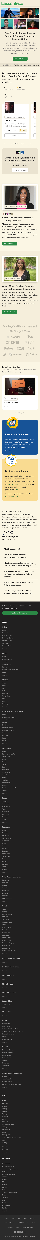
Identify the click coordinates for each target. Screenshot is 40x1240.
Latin (3, 1200)
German (4, 1187)
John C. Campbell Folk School (11, 1137)
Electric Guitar (6, 633)
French (4, 1185)
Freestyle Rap (6, 940)
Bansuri (4, 785)
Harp (3, 699)
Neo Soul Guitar (7, 641)
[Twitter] (21, 1232)
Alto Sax (5, 780)
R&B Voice (5, 917)
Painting (4, 1119)
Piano (4, 657)
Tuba (3, 809)
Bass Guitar (6, 693)
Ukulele (4, 722)
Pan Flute (5, 777)
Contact (32, 1218)
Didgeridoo (5, 893)
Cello (4, 691)
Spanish (4, 1177)
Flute (4, 751)
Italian (4, 1195)
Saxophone (5, 770)
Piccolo (4, 759)
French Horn (6, 806)
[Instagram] (18, 1232)
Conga (4, 843)
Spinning (5, 1116)
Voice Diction (6, 938)
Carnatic (4, 1060)
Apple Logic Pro (7, 1079)
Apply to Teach (16, 1218)
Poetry (4, 1132)
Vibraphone (5, 835)
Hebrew (4, 1190)
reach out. (15, 496)
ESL (3, 1182)
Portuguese (6, 1205)
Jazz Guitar (5, 643)
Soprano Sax (6, 772)
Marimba (5, 833)
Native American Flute (9, 754)
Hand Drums (6, 854)
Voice (4, 909)
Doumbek (5, 851)
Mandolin (5, 725)
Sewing (4, 1109)
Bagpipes (5, 896)
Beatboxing (6, 948)
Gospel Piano (6, 664)
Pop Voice (5, 935)
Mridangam (5, 848)
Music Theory (6, 1055)
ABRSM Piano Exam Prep (10, 670)
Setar (4, 741)
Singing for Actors (8, 1034)
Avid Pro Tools (7, 1082)
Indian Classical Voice (9, 951)
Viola (3, 688)
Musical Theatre (7, 914)
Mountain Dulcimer (8, 730)
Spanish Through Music (9, 1192)
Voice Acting (6, 1024)
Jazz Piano (5, 662)
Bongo (4, 861)
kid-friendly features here (17, 484)
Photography (6, 1135)
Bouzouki (5, 735)
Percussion (5, 864)
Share (17, 1227)
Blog (25, 1218)
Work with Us (31, 1223)
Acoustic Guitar (7, 635)
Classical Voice (7, 922)
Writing (4, 1127)
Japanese (5, 1198)
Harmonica (5, 880)
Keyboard (5, 667)
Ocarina (4, 790)
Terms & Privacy (27, 1227)
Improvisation (6, 1058)
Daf (3, 859)
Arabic (4, 1172)
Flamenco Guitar (7, 638)
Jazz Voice (5, 919)
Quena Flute (6, 757)
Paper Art (5, 1122)
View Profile (15, 135)
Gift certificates (9, 1223)
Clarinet (4, 762)
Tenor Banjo (6, 720)
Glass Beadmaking (8, 1124)
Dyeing (4, 1114)
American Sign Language (10, 1169)
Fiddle (4, 686)
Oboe (4, 764)
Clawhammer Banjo (8, 717)
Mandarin (5, 1203)
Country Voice (6, 927)
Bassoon (5, 767)
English (4, 1179)
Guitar (4, 630)
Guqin (4, 701)
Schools (10, 1227)
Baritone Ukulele (7, 728)
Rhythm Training (7, 1053)
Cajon (4, 867)
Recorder (5, 883)
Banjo (4, 715)
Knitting (4, 1106)
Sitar (3, 733)
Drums (4, 830)
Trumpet (5, 801)
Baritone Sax (6, 783)
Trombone (5, 804)
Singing (4, 912)
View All (4, 649)
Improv (4, 1037)
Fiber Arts (5, 1103)
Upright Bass (6, 696)
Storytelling (6, 1130)
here (16, 490)
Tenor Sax (5, 775)
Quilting (4, 1111)
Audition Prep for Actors (10, 1029)
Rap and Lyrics (7, 945)
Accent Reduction (8, 1166)
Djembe (4, 869)
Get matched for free (20, 170)
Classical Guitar (7, 646)
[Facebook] (15, 1232)
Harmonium (5, 890)
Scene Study (6, 1026)
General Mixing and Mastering (11, 1084)
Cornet (4, 819)
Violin (4, 683)
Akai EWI (5, 885)
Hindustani (5, 1063)
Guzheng (5, 704)
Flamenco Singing (8, 943)
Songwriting (6, 1004)
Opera (4, 925)
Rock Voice (5, 930)
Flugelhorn (5, 814)
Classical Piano (7, 659)
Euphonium (5, 812)
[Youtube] (25, 1232)
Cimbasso (5, 817)
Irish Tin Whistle (7, 898)
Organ (4, 672)
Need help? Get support (19, 613)
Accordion (5, 888)
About (7, 1218)
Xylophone (5, 841)
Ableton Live (6, 1076)
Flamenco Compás (8, 1050)
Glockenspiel (6, 838)
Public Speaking (7, 1039)
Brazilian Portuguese (9, 1174)
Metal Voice (6, 932)
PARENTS (21, 1223)
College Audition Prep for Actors (12, 1031)
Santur (4, 738)
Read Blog (18, 413)
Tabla (4, 846)
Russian (4, 1208)
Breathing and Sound (9, 788)
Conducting (5, 1066)
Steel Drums (6, 856)
